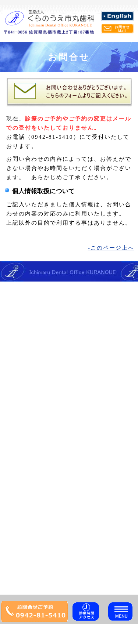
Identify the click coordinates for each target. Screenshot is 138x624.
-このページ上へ (111, 248)
